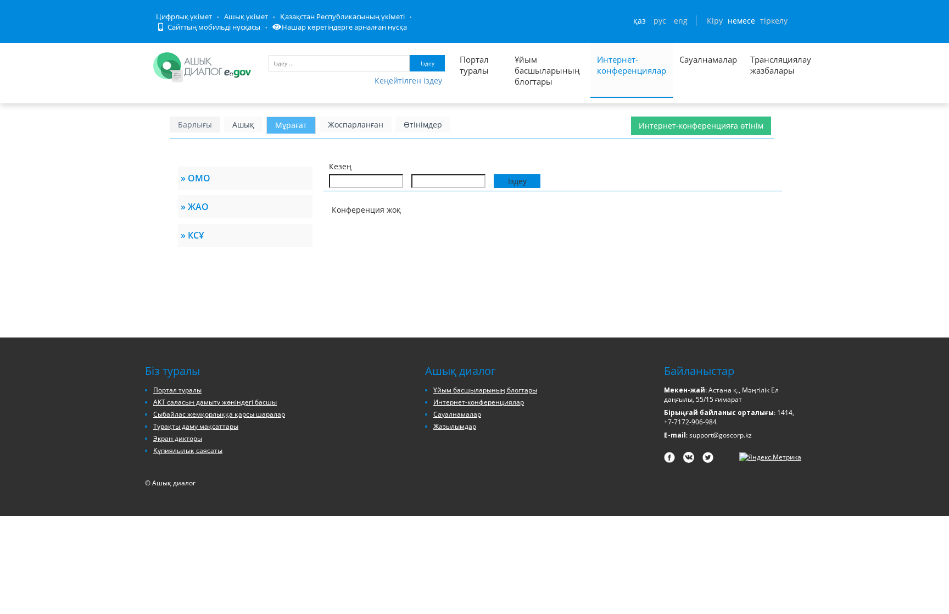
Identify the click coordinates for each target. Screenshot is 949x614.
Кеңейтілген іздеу (408, 80)
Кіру (715, 20)
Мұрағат (291, 125)
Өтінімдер (423, 124)
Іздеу (427, 63)
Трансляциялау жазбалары (769, 65)
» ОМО (195, 178)
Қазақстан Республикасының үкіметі (342, 16)
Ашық (243, 124)
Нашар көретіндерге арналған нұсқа (344, 27)
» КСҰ (192, 235)
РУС (660, 20)
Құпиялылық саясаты (187, 450)
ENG (681, 20)
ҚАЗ (639, 20)
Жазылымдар (454, 426)
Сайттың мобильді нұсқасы (213, 27)
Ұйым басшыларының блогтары (547, 70)
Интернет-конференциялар (631, 65)
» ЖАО (195, 207)
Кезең (340, 166)
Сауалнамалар (708, 59)
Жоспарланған (355, 124)
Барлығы (195, 124)
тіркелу (774, 20)
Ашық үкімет (246, 16)
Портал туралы (474, 65)
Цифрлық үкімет (184, 16)
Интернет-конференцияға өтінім (701, 125)
